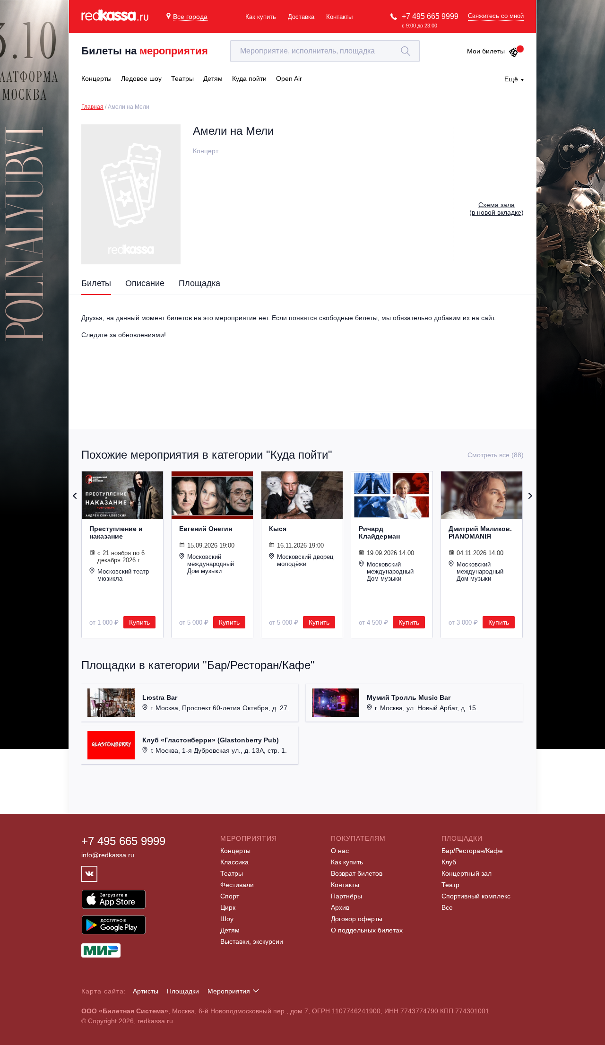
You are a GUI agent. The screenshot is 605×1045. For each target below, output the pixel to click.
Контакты (339, 16)
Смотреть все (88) (495, 455)
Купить (139, 622)
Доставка (301, 16)
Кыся (277, 528)
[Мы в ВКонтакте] (89, 874)
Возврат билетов (356, 873)
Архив (340, 907)
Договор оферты (356, 919)
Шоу (226, 919)
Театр (450, 884)
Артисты (145, 991)
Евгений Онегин (205, 528)
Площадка (199, 283)
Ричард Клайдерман (379, 532)
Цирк (227, 907)
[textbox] (325, 51)
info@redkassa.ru (107, 855)
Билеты (96, 283)
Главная (92, 107)
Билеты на (144, 51)
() (496, 208)
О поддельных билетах (367, 930)
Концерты (235, 850)
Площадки (183, 991)
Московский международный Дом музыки (210, 564)
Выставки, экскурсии (251, 941)
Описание (144, 283)
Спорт (229, 896)
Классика (234, 862)
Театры (231, 873)
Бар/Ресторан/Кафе (472, 850)
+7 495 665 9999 (430, 16)
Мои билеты (486, 51)
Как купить (260, 16)
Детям (230, 930)
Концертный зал (466, 873)
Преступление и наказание (116, 532)
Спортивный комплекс (475, 896)
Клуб (448, 862)
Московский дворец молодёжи (305, 560)
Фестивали (237, 884)
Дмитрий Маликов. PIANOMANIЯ (480, 532)
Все (447, 907)
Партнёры (346, 896)
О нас (340, 850)
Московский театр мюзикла (123, 575)
